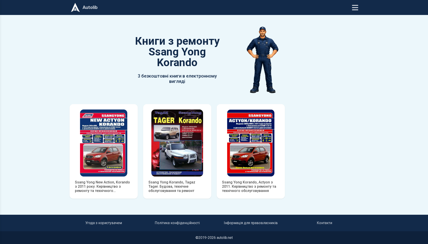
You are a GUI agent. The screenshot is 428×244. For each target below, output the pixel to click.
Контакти (324, 223)
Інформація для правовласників (251, 223)
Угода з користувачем (103, 223)
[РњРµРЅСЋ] (355, 7)
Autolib (90, 7)
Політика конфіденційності (177, 223)
